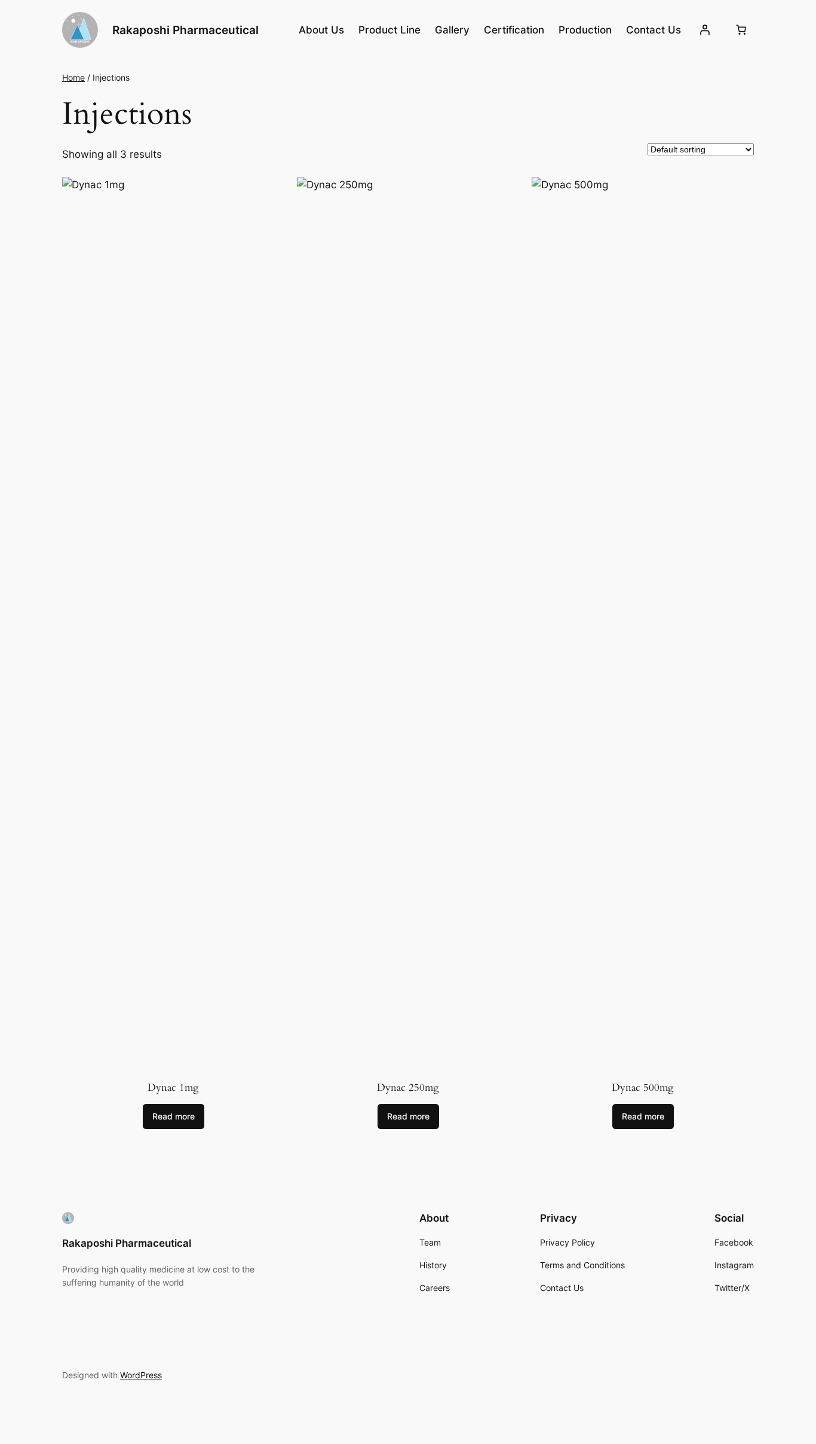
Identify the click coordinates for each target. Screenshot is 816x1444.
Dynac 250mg (408, 1087)
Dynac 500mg (643, 1087)
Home (73, 77)
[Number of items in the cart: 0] (741, 29)
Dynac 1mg (173, 1087)
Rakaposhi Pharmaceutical (185, 30)
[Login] (704, 29)
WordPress (141, 1375)
